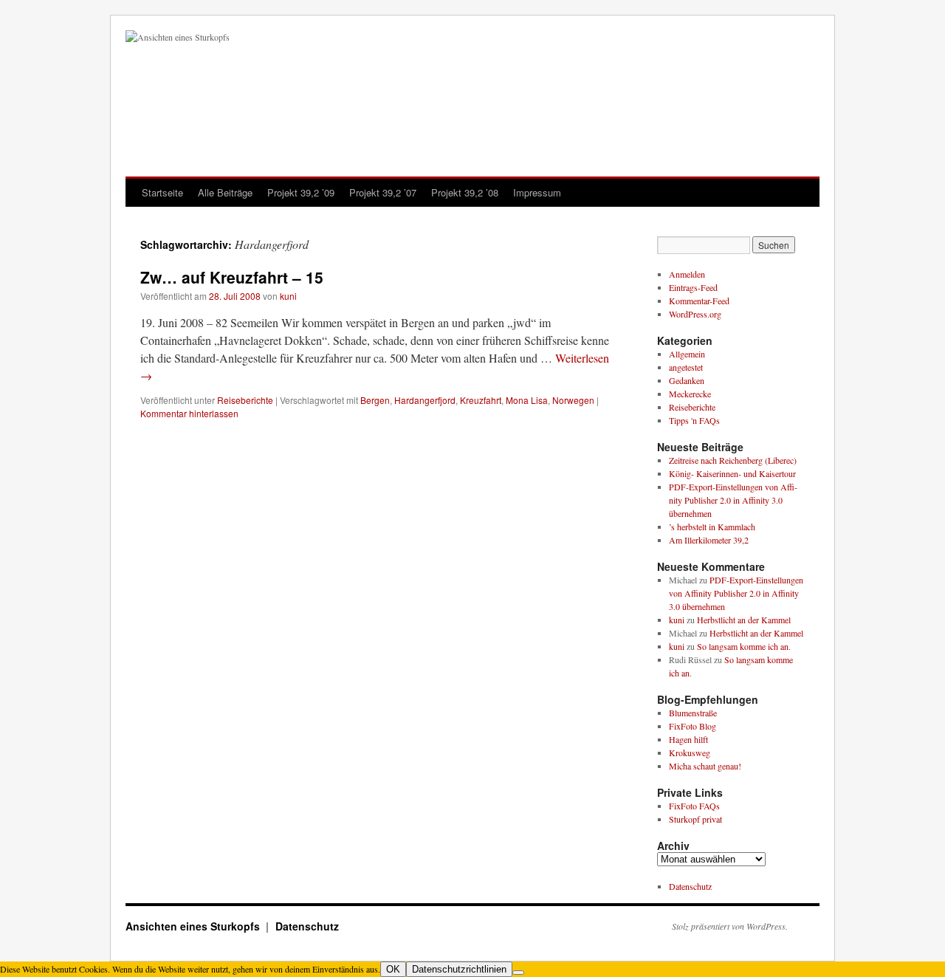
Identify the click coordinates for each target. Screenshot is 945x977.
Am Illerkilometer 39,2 (709, 540)
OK (393, 969)
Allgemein (687, 354)
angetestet (686, 367)
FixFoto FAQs (694, 806)
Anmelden (687, 274)
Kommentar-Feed (699, 300)
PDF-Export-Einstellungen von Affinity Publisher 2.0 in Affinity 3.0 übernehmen (733, 500)
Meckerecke (690, 394)
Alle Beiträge (225, 192)
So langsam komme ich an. (744, 646)
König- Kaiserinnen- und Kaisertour (732, 473)
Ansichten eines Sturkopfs (194, 926)
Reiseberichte (245, 400)
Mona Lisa (527, 400)
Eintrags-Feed (693, 287)
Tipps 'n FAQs (694, 420)
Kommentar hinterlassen (189, 413)
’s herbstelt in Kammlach (712, 526)
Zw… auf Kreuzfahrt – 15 (231, 277)
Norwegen (573, 400)
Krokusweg (689, 752)
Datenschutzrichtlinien (459, 969)
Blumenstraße (693, 713)
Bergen (375, 400)
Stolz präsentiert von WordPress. (730, 926)
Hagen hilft (688, 739)
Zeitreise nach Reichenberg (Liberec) (733, 460)
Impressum (537, 192)
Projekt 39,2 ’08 (464, 192)
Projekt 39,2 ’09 (300, 192)
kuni (288, 295)
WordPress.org (695, 314)
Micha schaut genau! (705, 766)
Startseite (162, 192)
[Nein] (518, 972)
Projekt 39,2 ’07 (382, 192)
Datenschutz (690, 886)
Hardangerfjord (425, 400)
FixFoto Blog (692, 726)
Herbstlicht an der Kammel (744, 619)
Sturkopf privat (695, 819)
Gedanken (686, 380)
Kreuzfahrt (480, 400)
